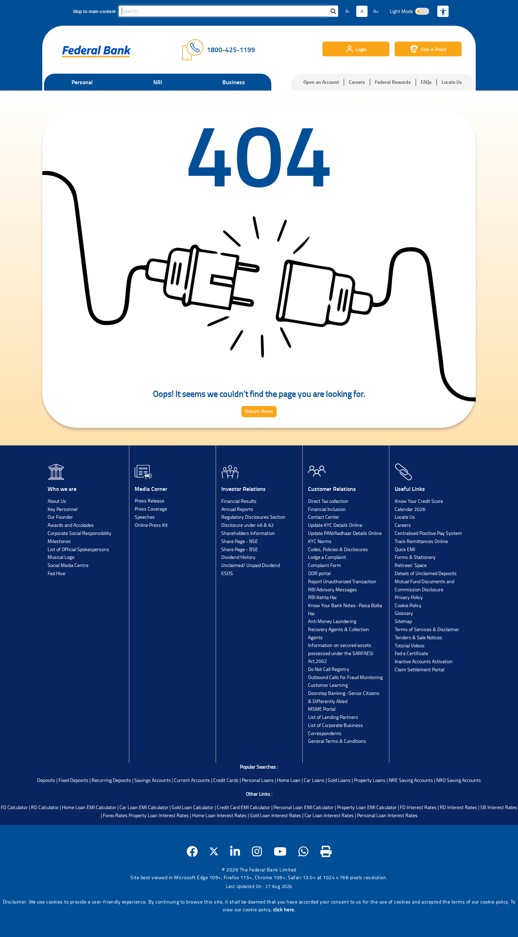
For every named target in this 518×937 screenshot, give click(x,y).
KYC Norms (320, 541)
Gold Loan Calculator (193, 807)
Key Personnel (63, 509)
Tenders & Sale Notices (418, 637)
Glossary (404, 613)
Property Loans (370, 780)
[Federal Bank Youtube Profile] (280, 852)
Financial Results (239, 501)
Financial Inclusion (327, 509)
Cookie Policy (408, 605)
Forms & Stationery (415, 557)
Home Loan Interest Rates (219, 815)
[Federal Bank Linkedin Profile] (235, 852)
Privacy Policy (409, 597)
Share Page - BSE (239, 549)
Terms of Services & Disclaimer (427, 629)
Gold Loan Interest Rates (275, 815)
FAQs (426, 82)
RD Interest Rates (458, 807)
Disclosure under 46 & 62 (247, 525)
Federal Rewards (393, 82)
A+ (376, 11)
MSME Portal (321, 708)
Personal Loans (258, 780)
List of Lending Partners (333, 717)
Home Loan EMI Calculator (89, 807)
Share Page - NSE (239, 541)
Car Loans (314, 780)
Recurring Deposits (111, 780)
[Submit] (333, 11)
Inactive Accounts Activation (424, 661)
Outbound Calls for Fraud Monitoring (345, 677)
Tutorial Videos (410, 645)
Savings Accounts (152, 780)
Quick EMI (405, 549)
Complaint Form (324, 565)
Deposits (46, 780)
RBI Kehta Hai (322, 597)
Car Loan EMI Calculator (143, 807)
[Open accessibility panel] (443, 11)
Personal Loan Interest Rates (387, 815)
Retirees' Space (411, 565)
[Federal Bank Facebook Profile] (192, 852)
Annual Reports (237, 509)
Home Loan (289, 780)
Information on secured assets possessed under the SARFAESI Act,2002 (340, 653)
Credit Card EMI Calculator (243, 807)
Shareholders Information (248, 533)
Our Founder (60, 516)
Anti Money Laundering (332, 621)
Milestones (59, 541)
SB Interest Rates (498, 807)
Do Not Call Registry (328, 669)
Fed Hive (56, 573)
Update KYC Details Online (335, 525)
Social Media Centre (68, 565)
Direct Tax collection (328, 501)
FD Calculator (14, 807)
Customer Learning (328, 685)
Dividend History (238, 557)
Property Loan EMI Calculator (367, 807)
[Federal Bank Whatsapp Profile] (303, 852)
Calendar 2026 (410, 509)
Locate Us (452, 82)
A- (347, 11)
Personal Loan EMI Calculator (303, 807)
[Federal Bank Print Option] (326, 852)
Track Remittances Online (421, 541)
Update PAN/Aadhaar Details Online (345, 533)
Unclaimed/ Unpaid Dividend (250, 565)
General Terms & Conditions (337, 741)
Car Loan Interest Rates (329, 815)
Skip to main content (94, 11)
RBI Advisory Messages (332, 589)
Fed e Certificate (411, 653)
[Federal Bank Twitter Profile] (213, 852)
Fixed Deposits (73, 780)
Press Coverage (151, 508)
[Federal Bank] (96, 51)
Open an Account (321, 82)
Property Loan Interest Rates (159, 815)
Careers (357, 82)
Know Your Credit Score (419, 501)
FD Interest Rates (418, 807)
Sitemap (403, 621)
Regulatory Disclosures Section (253, 516)
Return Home (259, 411)
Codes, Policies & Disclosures (338, 549)
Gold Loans (339, 780)
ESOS (227, 573)
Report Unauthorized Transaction (342, 581)
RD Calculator (45, 807)
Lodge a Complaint (327, 557)
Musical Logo (61, 557)
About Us (57, 501)
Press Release (149, 500)
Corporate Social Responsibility (79, 533)
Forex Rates (115, 815)
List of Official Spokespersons (78, 549)
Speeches (145, 516)
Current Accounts (192, 780)
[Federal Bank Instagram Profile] (257, 852)
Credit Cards (226, 780)
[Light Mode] (422, 11)
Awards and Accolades (71, 525)
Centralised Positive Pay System (428, 533)
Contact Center (323, 516)
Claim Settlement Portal (419, 669)
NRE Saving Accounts (411, 780)
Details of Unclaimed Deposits (426, 573)
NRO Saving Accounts (458, 780)
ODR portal (319, 573)
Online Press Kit (151, 525)
